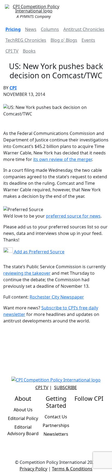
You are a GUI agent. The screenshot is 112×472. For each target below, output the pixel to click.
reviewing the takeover (27, 273)
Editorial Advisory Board (23, 430)
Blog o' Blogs (64, 40)
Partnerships (56, 425)
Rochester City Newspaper (57, 297)
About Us (23, 410)
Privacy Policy (33, 469)
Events (88, 40)
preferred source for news (73, 216)
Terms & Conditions (72, 469)
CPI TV (11, 51)
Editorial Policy (23, 418)
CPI (13, 88)
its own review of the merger (62, 159)
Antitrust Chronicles (83, 29)
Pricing (13, 29)
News (30, 29)
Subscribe (65, 387)
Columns (50, 29)
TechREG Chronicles (25, 40)
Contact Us (56, 417)
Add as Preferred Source (38, 252)
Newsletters (55, 434)
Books (29, 51)
